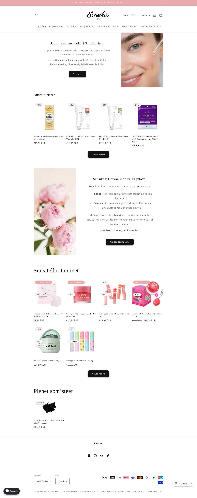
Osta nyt (77, 74)
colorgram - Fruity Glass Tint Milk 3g (114, 315)
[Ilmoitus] (162, 2)
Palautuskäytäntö (91, 491)
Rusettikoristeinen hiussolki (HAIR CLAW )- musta (49, 421)
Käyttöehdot (105, 491)
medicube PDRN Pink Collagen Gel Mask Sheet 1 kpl (49, 315)
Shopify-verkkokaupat (55, 491)
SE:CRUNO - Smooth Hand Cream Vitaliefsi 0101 (81, 138)
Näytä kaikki (98, 154)
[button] (37, 15)
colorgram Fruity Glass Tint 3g (79, 361)
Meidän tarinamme (119, 241)
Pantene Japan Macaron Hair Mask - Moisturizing (49, 138)
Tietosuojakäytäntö (73, 491)
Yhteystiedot (140, 491)
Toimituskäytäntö (154, 491)
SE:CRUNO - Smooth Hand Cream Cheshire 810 (113, 138)
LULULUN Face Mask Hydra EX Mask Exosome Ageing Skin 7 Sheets (146, 139)
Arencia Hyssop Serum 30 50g (46, 361)
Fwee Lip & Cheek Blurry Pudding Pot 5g (147, 315)
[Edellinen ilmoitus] (34, 2)
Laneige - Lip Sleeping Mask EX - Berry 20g (81, 315)
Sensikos (43, 491)
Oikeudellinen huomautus (122, 491)
